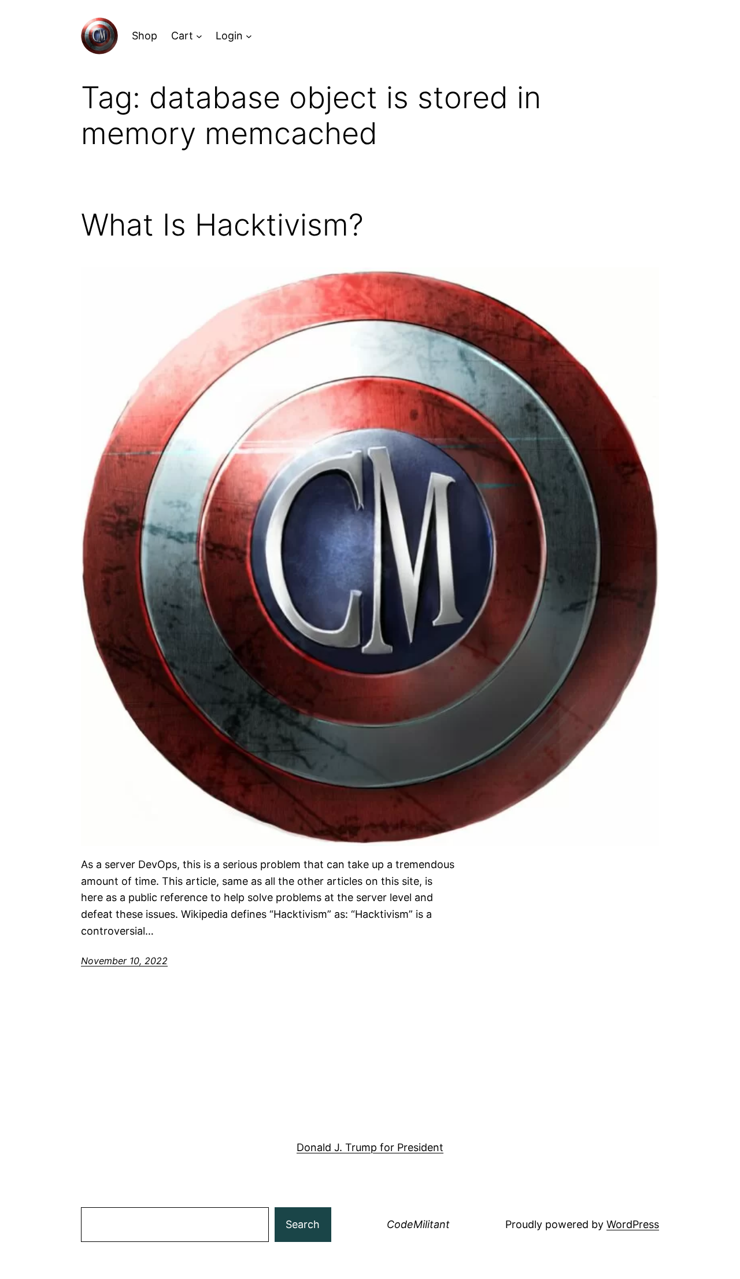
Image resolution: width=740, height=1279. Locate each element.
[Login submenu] (249, 36)
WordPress (632, 1224)
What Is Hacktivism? (222, 225)
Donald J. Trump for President (370, 1147)
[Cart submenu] (199, 36)
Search (303, 1224)
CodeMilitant (418, 1224)
